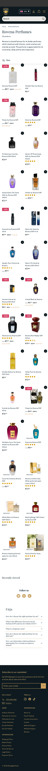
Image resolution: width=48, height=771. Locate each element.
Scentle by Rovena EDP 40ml (10, 409)
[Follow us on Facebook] (18, 596)
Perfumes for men (8, 719)
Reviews (26, 732)
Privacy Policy (6, 746)
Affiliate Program (30, 729)
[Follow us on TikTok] (29, 596)
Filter (8, 60)
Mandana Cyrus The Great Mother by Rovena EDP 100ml (11, 444)
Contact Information (31, 719)
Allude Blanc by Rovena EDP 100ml (10, 518)
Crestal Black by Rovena (33, 299)
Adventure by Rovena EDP (11, 336)
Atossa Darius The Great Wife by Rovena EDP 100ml (10, 195)
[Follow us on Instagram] (24, 596)
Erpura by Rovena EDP (33, 442)
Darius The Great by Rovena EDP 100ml (32, 264)
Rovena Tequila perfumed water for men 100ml (11, 554)
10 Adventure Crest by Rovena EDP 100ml (10, 155)
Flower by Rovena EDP (10, 120)
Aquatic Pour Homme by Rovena (10, 264)
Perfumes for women (9, 716)
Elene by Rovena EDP (32, 120)
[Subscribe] (43, 685)
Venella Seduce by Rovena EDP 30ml (11, 373)
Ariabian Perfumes (8, 713)
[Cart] (39, 11)
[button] (30, 122)
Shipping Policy (7, 739)
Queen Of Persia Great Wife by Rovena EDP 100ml (33, 156)
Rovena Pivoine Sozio (33, 553)
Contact (26, 722)
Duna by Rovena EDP (9, 86)
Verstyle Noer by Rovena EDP (34, 87)
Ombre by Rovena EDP (33, 193)
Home (4, 26)
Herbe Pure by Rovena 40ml (33, 373)
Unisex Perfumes (8, 722)
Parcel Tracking (29, 716)
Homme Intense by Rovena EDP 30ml (9, 300)
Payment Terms (7, 755)
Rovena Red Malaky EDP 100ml (34, 337)
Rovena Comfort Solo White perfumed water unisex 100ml (33, 481)
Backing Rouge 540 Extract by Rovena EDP (34, 518)
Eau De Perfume (7, 725)
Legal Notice (6, 752)
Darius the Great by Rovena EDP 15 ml (32, 230)
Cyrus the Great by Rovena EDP (11, 480)
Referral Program (29, 725)
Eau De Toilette (7, 729)
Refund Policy (6, 742)
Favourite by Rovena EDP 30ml (11, 230)
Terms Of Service (7, 749)
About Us (27, 713)
